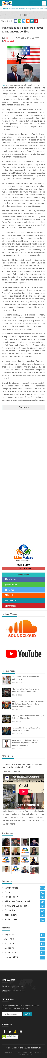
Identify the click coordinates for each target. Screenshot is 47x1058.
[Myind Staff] (23, 553)
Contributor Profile (23, 568)
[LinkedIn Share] (32, 21)
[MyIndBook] (34, 3)
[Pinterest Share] (36, 21)
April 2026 (9, 948)
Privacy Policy (21, 1052)
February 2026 (11, 957)
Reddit (10, 595)
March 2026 (10, 952)
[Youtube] (20, 1031)
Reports (9, 38)
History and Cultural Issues (17, 905)
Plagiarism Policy (24, 1055)
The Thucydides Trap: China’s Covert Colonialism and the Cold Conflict (26, 690)
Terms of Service (36, 1052)
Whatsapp (12, 584)
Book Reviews (10, 914)
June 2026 (9, 939)
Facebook (11, 579)
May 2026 (9, 943)
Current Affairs (11, 887)
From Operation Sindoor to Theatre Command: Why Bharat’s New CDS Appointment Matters (25, 742)
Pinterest (11, 605)
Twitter (10, 589)
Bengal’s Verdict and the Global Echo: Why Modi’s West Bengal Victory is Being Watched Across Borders (28, 703)
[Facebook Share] (15, 21)
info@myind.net (15, 986)
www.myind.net (17, 990)
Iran (3, 85)
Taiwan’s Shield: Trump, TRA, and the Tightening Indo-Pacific (26, 729)
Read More (10, 823)
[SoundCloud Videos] (23, 630)
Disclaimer (8, 1052)
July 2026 (9, 934)
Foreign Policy (11, 896)
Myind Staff (9, 41)
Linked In (11, 600)
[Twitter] (10, 1031)
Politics (7, 892)
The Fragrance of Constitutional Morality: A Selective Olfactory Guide (28, 716)
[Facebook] (4, 1031)
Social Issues (10, 919)
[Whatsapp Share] (20, 21)
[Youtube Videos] (23, 653)
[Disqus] (23, 442)
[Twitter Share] (24, 21)
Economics (9, 910)
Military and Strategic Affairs (17, 901)
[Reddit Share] (28, 21)
